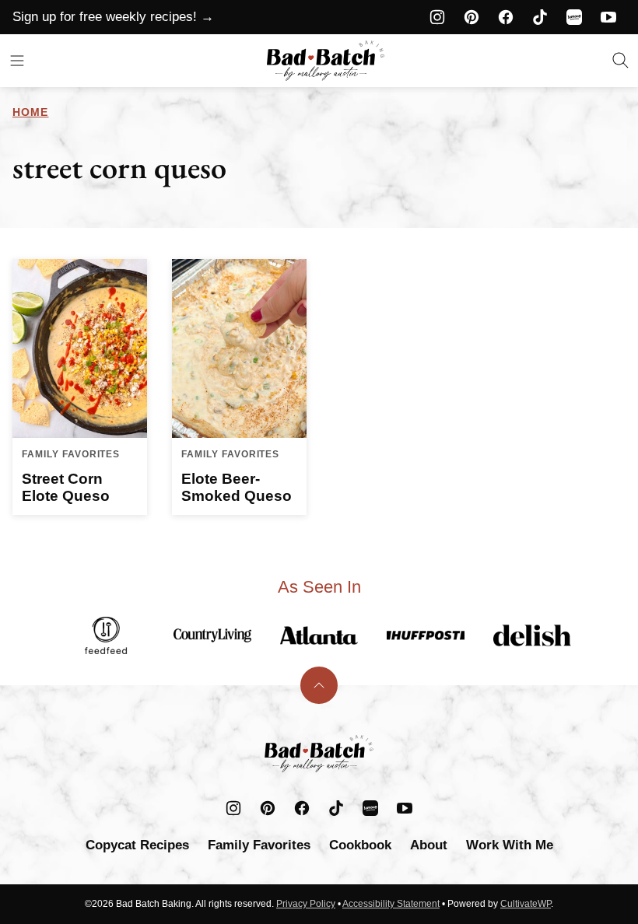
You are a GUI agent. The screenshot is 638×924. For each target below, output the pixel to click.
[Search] (621, 61)
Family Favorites (259, 845)
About (428, 845)
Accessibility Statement (391, 903)
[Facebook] (506, 17)
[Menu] (17, 61)
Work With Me (509, 845)
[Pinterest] (471, 17)
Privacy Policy (305, 903)
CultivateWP (525, 903)
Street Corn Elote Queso (66, 488)
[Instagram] (437, 17)
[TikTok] (540, 17)
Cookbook (360, 845)
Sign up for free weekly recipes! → (113, 16)
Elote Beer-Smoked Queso (236, 488)
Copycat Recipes (137, 845)
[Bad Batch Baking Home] (325, 60)
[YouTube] (608, 17)
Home (30, 112)
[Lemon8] (574, 17)
